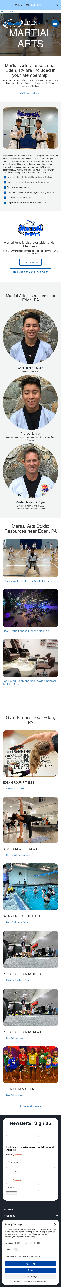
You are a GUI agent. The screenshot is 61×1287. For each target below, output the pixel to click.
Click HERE (36, 5)
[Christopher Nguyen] (30, 342)
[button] (57, 5)
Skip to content (6, 11)
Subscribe (11, 1193)
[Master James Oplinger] (30, 477)
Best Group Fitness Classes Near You (27, 631)
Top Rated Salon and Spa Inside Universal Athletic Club (29, 682)
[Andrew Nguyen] (30, 409)
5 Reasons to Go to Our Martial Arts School (30, 581)
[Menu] (55, 23)
